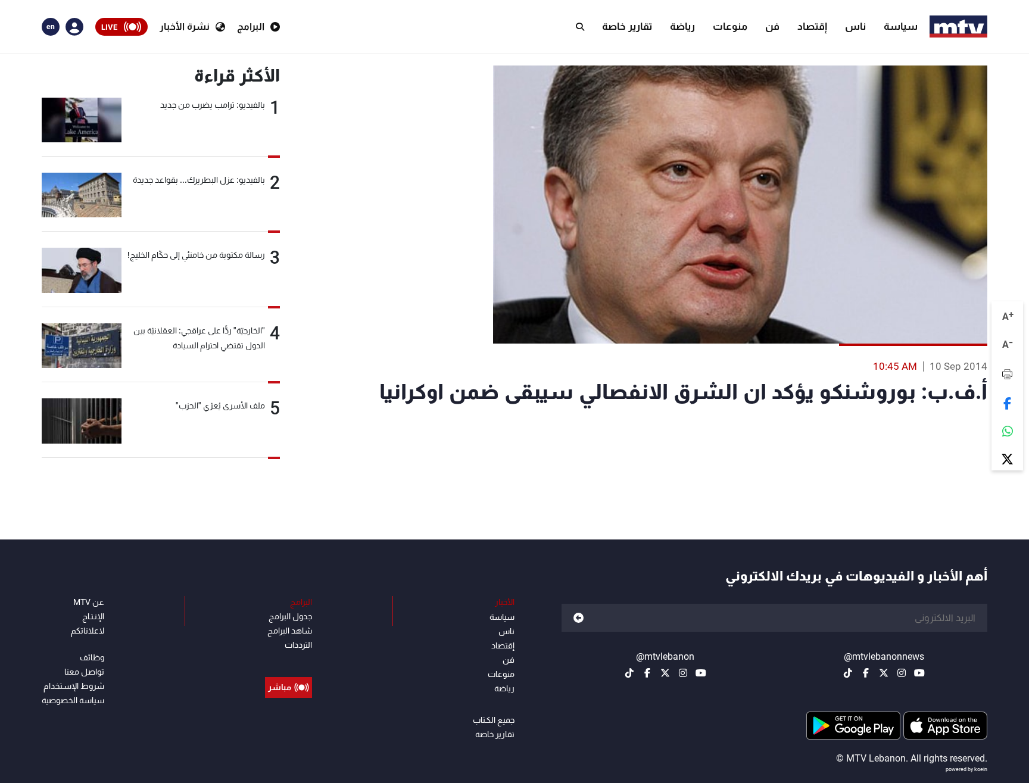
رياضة (682, 26)
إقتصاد (812, 26)
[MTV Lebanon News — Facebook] (866, 673)
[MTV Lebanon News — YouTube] (919, 673)
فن (772, 26)
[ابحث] (580, 26)
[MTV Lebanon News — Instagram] (901, 673)
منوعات (730, 26)
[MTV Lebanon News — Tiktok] (848, 673)
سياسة (901, 26)
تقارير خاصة (627, 26)
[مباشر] (288, 660)
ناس (855, 26)
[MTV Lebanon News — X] (884, 673)
